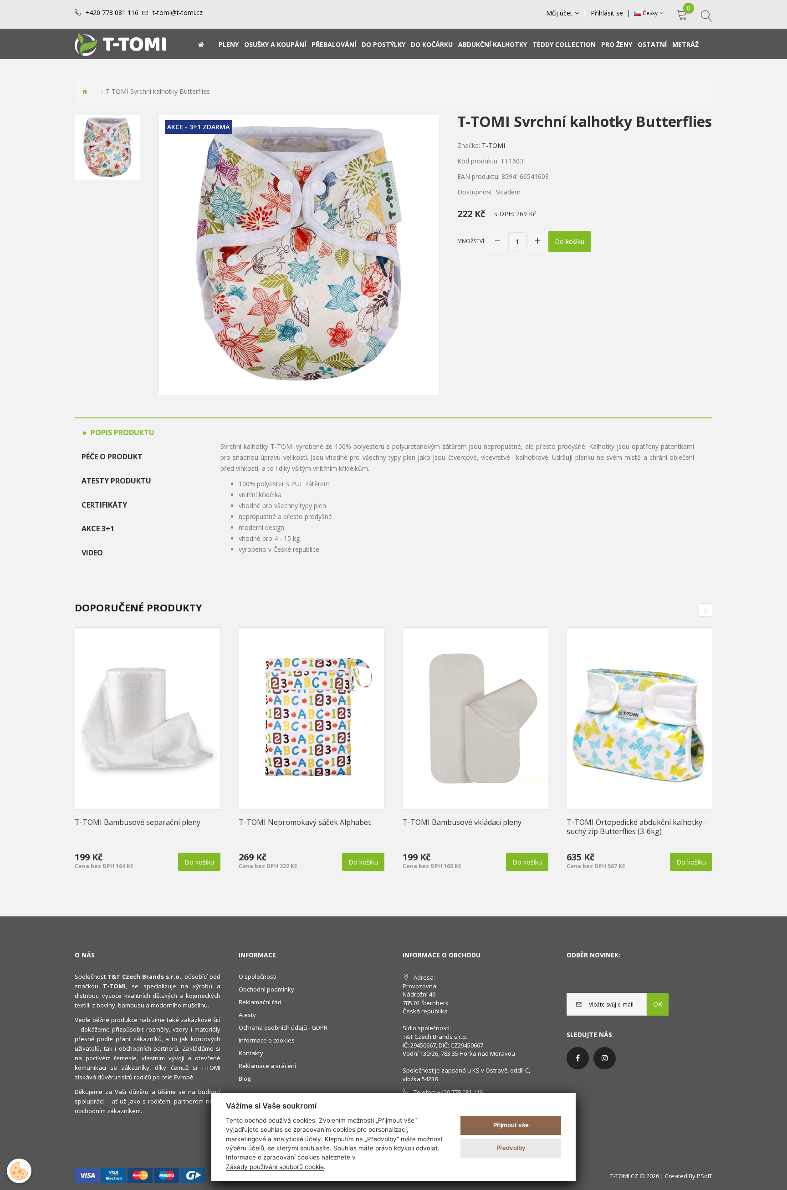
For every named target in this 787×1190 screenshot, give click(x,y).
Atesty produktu (116, 481)
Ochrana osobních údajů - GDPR (283, 1027)
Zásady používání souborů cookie (275, 1166)
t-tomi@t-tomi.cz (178, 12)
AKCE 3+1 (98, 529)
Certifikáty (104, 505)
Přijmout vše (511, 1125)
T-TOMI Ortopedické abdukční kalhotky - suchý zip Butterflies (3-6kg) (637, 826)
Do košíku (569, 241)
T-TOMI (493, 145)
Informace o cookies (267, 1040)
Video (92, 553)
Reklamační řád (260, 1002)
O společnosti (257, 976)
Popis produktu (121, 432)
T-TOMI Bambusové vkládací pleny (462, 822)
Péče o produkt (112, 457)
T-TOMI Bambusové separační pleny (137, 822)
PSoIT (704, 1176)
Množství (470, 241)
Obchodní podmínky (266, 989)
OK (657, 1004)
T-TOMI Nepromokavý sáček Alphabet (305, 822)
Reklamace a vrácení (267, 1066)
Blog (244, 1078)
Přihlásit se (607, 13)
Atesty (247, 1015)
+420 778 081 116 (111, 12)
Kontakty (251, 1053)
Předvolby (511, 1147)
